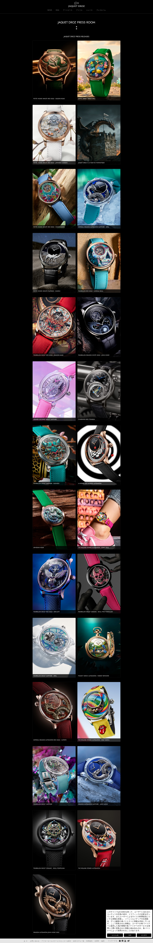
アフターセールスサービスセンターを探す (56, 941)
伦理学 (97, 941)
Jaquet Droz (22, 4)
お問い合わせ (34, 941)
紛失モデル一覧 (78, 941)
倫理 (102, 941)
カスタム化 (115, 935)
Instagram (120, 941)
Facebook (122, 941)
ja (24, 941)
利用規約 (89, 941)
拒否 (130, 935)
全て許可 (144, 935)
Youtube (125, 941)
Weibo (128, 941)
